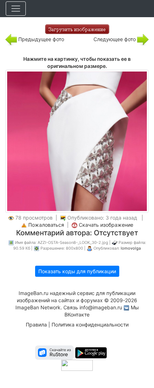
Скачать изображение (106, 225)
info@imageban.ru (101, 307)
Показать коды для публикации (77, 271)
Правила (36, 324)
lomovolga (131, 248)
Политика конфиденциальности (90, 324)
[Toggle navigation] (16, 8)
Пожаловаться (46, 225)
